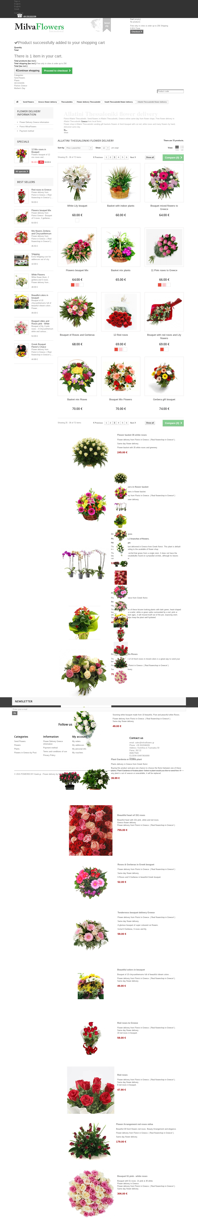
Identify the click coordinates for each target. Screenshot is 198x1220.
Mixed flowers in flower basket (133, 487)
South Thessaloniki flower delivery (119, 102)
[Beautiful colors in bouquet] (21, 301)
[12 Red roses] (121, 312)
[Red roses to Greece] (21, 196)
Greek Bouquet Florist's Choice (38, 345)
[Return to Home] (17, 102)
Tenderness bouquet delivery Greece (136, 912)
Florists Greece (20, 86)
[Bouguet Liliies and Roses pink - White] (21, 327)
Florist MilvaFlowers (27, 126)
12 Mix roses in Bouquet (38, 150)
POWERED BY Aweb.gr (31, 774)
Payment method (26, 131)
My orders (76, 741)
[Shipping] (21, 260)
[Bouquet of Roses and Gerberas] (77, 312)
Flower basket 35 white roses (132, 435)
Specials (23, 141)
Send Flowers (28, 102)
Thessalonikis (67, 102)
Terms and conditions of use (55, 751)
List (182, 150)
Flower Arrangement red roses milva (134, 1124)
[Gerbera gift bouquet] (164, 376)
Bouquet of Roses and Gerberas (77, 335)
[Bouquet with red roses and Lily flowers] (164, 312)
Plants (17, 80)
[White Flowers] (21, 281)
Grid (177, 150)
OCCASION (19, 83)
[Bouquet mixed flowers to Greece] (164, 183)
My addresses (78, 745)
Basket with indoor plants (120, 205)
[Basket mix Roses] (77, 376)
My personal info (79, 749)
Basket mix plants (120, 270)
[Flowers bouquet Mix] (21, 216)
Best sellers (26, 182)
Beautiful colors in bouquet (131, 969)
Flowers (17, 745)
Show (98, 148)
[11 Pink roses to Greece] (164, 247)
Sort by (61, 148)
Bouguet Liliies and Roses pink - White (40, 322)
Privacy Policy (49, 755)
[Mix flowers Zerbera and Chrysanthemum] (21, 237)
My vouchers (77, 753)
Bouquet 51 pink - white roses (132, 1176)
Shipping (35, 254)
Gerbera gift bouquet (164, 399)
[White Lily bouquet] (77, 183)
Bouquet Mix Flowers (120, 399)
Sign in (17, 1)
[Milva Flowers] (41, 26)
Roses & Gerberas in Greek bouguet (136, 864)
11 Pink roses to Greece (164, 270)
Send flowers (19, 78)
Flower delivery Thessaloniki (88, 102)
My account (79, 736)
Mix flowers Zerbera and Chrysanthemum (41, 232)
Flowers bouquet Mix (41, 210)
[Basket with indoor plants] (121, 183)
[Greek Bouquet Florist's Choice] (21, 350)
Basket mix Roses (77, 399)
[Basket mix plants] (121, 247)
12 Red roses (120, 335)
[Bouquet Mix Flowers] (121, 376)
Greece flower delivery (47, 102)
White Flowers (38, 274)
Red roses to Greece (41, 189)
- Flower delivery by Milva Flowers (55, 774)
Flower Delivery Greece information (34, 122)
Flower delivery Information (28, 113)
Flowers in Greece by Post (25, 753)
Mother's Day (19, 88)
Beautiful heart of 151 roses (131, 815)
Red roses (122, 1075)
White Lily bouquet (77, 205)
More (66, 132)
